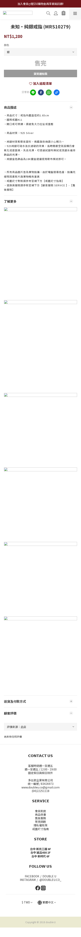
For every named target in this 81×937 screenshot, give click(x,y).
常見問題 (40, 822)
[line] (33, 92)
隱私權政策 (40, 825)
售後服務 (40, 818)
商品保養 (40, 814)
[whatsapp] (49, 92)
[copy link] (57, 92)
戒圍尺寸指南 (40, 829)
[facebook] (41, 92)
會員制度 (40, 811)
